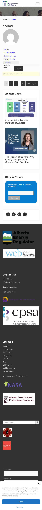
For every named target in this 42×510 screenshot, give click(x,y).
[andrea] (11, 47)
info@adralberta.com (11, 282)
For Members (8, 371)
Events (5, 358)
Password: (7, 478)
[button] (39, 484)
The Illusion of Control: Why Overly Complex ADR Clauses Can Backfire (19, 159)
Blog (4, 362)
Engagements (9, 59)
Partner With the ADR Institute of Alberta (16, 121)
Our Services (8, 349)
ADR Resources (9, 368)
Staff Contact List (9, 292)
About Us (6, 346)
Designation (7, 355)
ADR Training (7, 365)
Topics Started (9, 52)
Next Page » (31, 84)
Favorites (7, 62)
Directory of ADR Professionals (15, 376)
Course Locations (10, 287)
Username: (8, 469)
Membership (7, 352)
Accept (21, 502)
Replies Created (10, 56)
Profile (6, 49)
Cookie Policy (20, 507)
